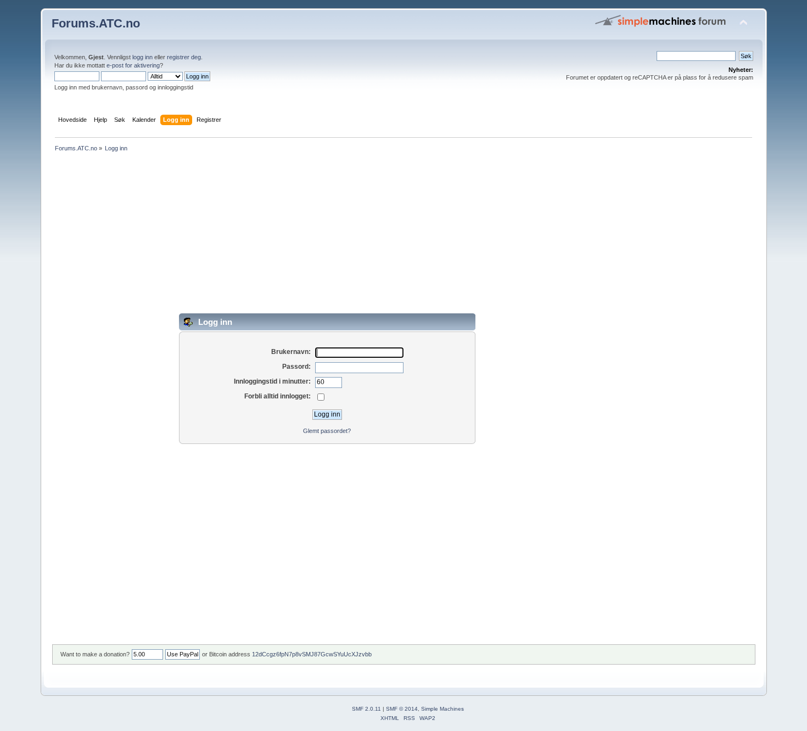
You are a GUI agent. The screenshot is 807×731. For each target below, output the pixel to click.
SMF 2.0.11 (366, 709)
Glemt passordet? (327, 431)
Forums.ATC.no (96, 23)
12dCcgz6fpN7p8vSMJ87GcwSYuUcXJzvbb (312, 654)
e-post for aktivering (133, 65)
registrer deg (184, 57)
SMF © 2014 (402, 709)
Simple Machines (442, 709)
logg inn (142, 57)
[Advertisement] (381, 236)
